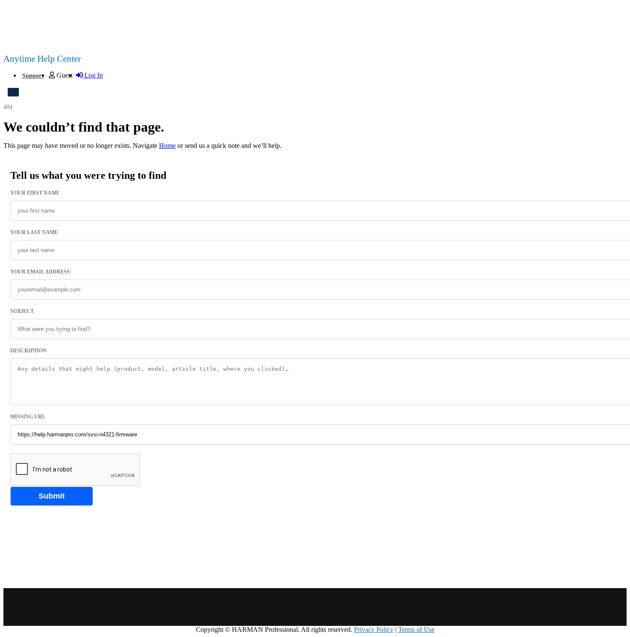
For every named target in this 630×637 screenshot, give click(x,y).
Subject (22, 311)
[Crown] (257, 607)
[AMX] (182, 607)
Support (33, 75)
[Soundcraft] (481, 607)
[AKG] (149, 607)
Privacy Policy (373, 629)
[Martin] (444, 607)
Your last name (34, 232)
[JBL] (369, 607)
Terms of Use (416, 629)
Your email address (40, 272)
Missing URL (27, 417)
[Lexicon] (406, 607)
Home (167, 145)
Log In (93, 75)
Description (28, 351)
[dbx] (295, 607)
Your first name (35, 193)
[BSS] (220, 607)
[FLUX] (332, 607)
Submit (52, 496)
